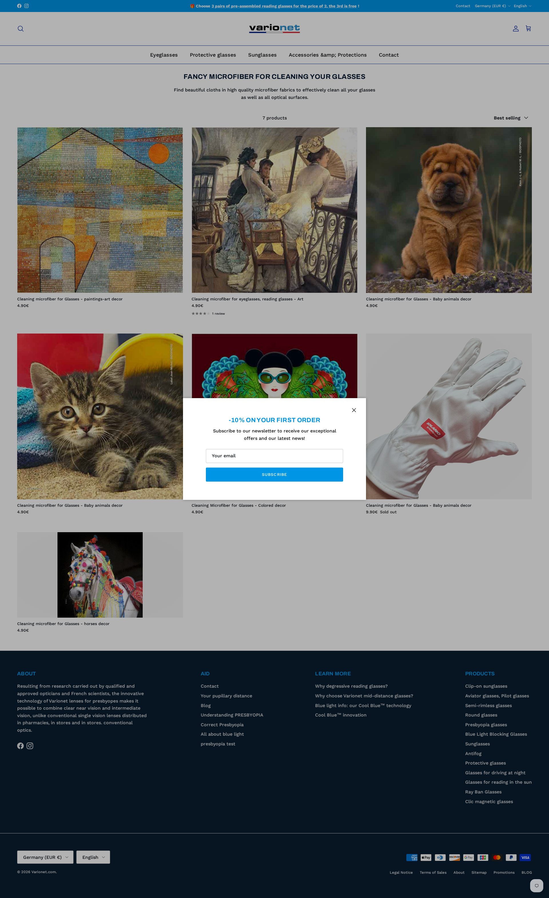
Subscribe (274, 474)
